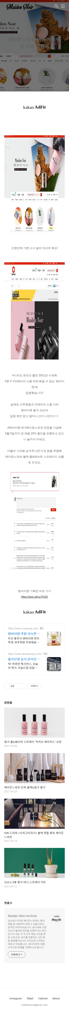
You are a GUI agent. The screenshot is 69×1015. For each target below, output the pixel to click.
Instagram (15, 998)
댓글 (8, 903)
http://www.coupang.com (23, 628)
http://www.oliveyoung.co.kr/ (25, 653)
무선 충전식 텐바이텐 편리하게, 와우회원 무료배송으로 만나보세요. (23, 640)
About (56, 998)
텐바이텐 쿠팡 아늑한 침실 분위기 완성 (22, 634)
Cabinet (43, 998)
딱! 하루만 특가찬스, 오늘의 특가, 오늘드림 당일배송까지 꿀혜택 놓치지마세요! (24, 666)
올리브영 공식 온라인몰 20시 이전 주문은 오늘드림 (23, 659)
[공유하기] (17, 686)
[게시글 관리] (22, 686)
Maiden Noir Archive (22, 916)
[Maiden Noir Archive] (22, 6)
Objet (30, 998)
